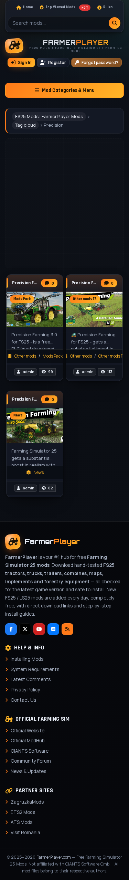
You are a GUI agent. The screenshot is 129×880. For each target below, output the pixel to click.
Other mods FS (111, 356)
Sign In (25, 62)
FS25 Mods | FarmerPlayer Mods (49, 116)
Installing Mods (27, 659)
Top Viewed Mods (66, 7)
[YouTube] (39, 629)
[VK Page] (53, 629)
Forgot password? (100, 62)
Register (57, 62)
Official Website (27, 731)
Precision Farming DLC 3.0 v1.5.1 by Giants (25, 283)
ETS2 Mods (23, 812)
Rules (107, 7)
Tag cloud (25, 125)
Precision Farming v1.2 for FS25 (84, 283)
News (38, 472)
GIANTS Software (30, 751)
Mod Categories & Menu (68, 90)
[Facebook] (11, 629)
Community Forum (31, 761)
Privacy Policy (25, 690)
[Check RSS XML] (67, 629)
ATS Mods (21, 822)
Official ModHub (27, 741)
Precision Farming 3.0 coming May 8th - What (25, 399)
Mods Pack (53, 356)
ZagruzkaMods (27, 802)
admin (28, 372)
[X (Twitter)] (25, 629)
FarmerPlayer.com (53, 857)
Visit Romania (25, 832)
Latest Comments (31, 679)
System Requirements (35, 669)
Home (28, 7)
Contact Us (23, 700)
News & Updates (28, 771)
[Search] (114, 23)
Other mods (25, 356)
